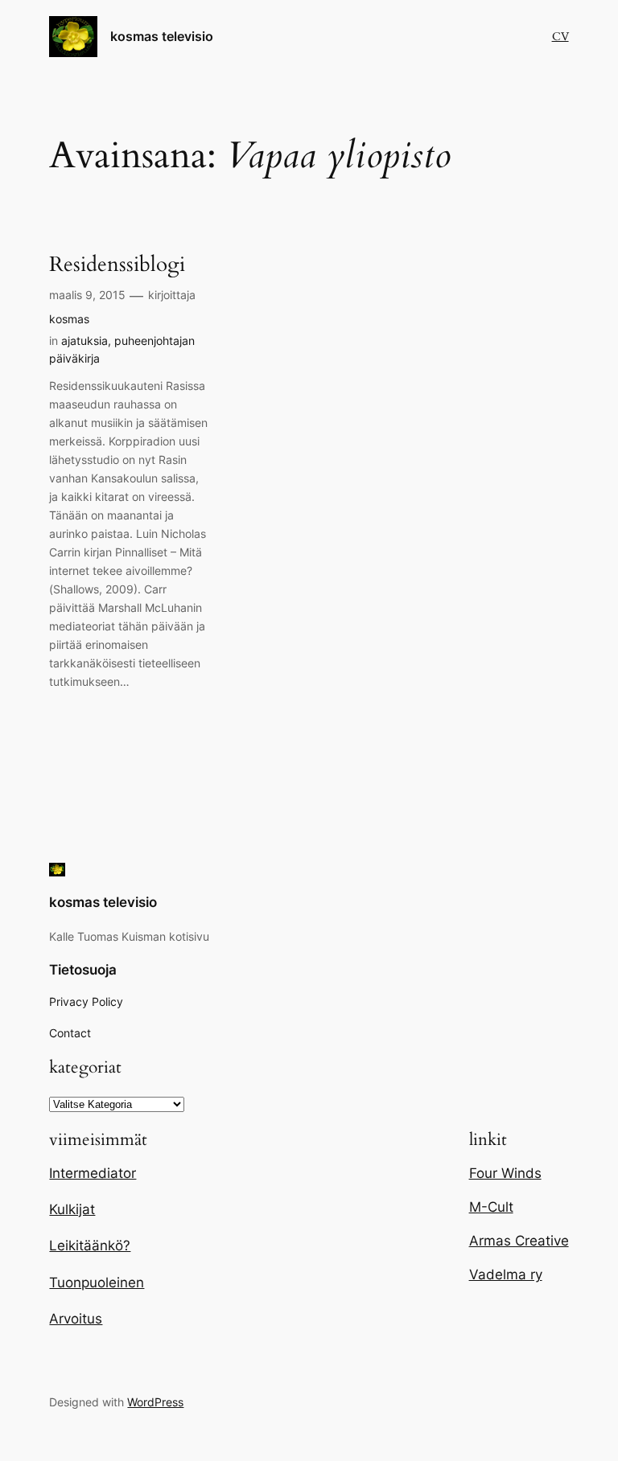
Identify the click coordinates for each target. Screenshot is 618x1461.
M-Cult (491, 1207)
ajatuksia (84, 340)
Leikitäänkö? (89, 1245)
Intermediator (92, 1173)
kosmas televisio (161, 36)
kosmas (69, 319)
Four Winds (505, 1173)
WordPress (155, 1402)
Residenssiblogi (117, 264)
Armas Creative (519, 1241)
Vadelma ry (505, 1274)
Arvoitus (75, 1319)
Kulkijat (72, 1209)
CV (560, 36)
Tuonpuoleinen (96, 1282)
